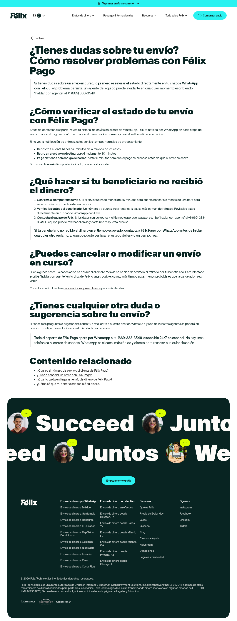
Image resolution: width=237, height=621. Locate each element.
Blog (142, 532)
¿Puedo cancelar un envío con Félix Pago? (64, 375)
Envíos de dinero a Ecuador (76, 554)
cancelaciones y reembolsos (82, 288)
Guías (143, 519)
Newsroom (146, 544)
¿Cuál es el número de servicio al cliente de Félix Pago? (73, 370)
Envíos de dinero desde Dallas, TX (117, 524)
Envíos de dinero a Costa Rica (77, 566)
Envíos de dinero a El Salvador (77, 525)
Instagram (186, 507)
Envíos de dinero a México (75, 507)
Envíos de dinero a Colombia (76, 541)
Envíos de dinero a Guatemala (77, 513)
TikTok (183, 525)
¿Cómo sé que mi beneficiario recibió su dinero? (68, 383)
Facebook (185, 513)
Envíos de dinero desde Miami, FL (118, 534)
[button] (118, 3)
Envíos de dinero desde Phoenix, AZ (113, 553)
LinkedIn (185, 519)
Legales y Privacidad (152, 557)
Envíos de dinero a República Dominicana (77, 534)
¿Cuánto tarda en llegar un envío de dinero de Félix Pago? (74, 379)
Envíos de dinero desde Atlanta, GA (118, 543)
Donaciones (147, 550)
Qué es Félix (147, 507)
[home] (18, 16)
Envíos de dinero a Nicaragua (77, 547)
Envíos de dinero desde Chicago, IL (113, 562)
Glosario (145, 525)
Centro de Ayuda (149, 538)
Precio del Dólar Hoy (151, 513)
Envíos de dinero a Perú (74, 560)
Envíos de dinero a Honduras (77, 519)
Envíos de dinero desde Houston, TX (113, 515)
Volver (40, 38)
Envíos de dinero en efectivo (116, 507)
